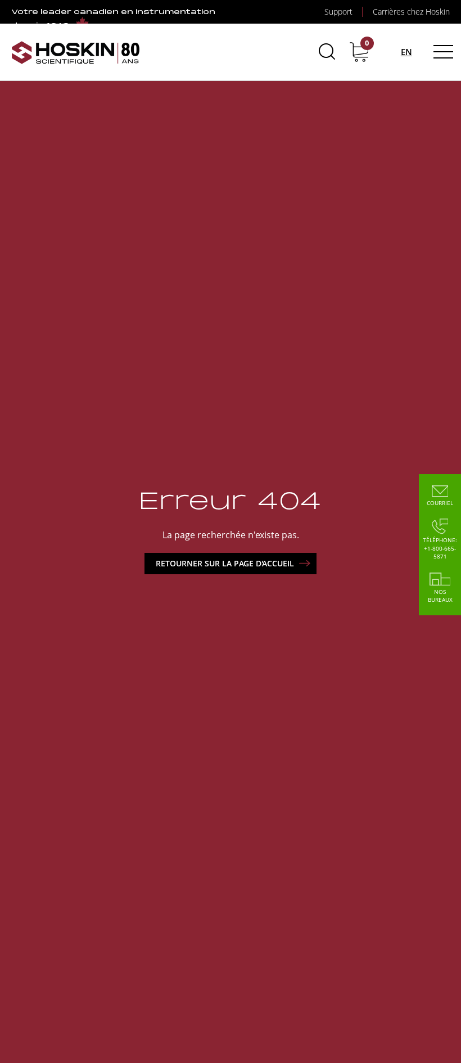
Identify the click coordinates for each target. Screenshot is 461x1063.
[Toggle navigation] (441, 51)
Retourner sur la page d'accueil (225, 563)
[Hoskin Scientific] (76, 52)
